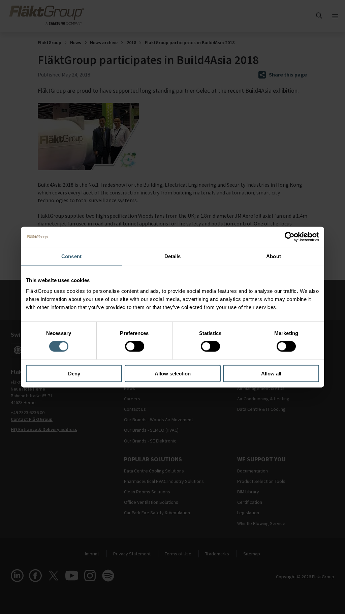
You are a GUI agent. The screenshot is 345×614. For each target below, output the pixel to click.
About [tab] (273, 256)
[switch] (134, 346)
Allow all (271, 373)
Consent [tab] (71, 256)
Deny (74, 373)
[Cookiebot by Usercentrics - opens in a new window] (289, 237)
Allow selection (173, 373)
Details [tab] (172, 256)
